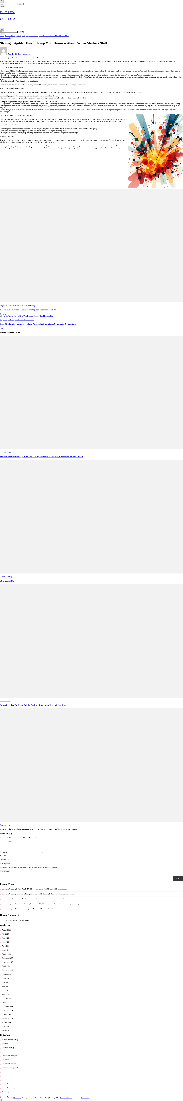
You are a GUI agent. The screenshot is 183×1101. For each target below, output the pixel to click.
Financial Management (10, 1068)
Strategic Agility (7, 581)
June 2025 (5, 982)
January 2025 (6, 1002)
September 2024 (7, 1018)
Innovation (5, 1076)
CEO (3, 1052)
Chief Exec (7, 12)
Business (5, 1044)
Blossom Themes (66, 1098)
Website (3, 863)
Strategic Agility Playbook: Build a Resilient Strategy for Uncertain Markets (33, 705)
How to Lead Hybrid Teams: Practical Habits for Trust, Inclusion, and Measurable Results (33, 899)
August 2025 (6, 974)
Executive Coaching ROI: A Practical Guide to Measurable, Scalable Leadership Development (34, 889)
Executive (5, 1060)
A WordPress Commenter (9, 920)
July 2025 (5, 978)
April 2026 (5, 946)
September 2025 (7, 970)
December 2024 (7, 1006)
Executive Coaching (9, 1064)
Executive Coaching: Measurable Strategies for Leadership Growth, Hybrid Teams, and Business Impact (38, 894)
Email (2, 860)
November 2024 (7, 1010)
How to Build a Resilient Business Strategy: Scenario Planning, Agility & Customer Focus (38, 829)
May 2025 (5, 986)
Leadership (6, 1084)
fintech (4, 1072)
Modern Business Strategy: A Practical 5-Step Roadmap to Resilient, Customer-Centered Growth (41, 457)
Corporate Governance (10, 1056)
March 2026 (6, 950)
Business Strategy (6, 38)
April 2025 (5, 990)
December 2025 (7, 958)
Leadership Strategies (9, 1088)
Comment (3, 852)
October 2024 (6, 1014)
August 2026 (6, 930)
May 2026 (5, 942)
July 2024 (5, 1026)
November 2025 (7, 962)
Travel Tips (6, 1092)
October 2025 (6, 966)
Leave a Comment (24, 54)
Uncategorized (7, 1096)
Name (2, 856)
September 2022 (7, 1030)
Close (2, 6)
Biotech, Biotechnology (10, 1040)
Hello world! (24, 920)
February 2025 (7, 998)
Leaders (4, 1080)
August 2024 (6, 1022)
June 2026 (5, 938)
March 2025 (6, 994)
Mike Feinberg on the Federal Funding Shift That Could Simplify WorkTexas (29, 909)
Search (2, 875)
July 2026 (5, 934)
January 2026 (6, 954)
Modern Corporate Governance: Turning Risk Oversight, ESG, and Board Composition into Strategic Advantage (41, 904)
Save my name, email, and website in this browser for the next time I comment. (30, 867)
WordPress (85, 1098)
